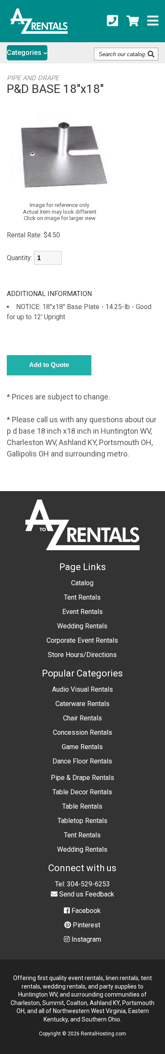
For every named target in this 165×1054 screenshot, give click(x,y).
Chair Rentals (82, 718)
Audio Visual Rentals (82, 689)
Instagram (85, 939)
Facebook (85, 911)
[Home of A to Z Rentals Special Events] (82, 556)
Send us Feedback (86, 894)
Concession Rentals (82, 732)
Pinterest (85, 925)
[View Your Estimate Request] (132, 21)
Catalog (82, 583)
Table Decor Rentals (82, 792)
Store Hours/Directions (82, 655)
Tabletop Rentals (82, 821)
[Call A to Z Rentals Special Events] (112, 21)
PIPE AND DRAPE (33, 78)
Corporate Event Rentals (82, 640)
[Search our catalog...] (152, 54)
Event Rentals (82, 612)
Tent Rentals (82, 597)
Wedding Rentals (82, 626)
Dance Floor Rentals (82, 761)
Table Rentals (82, 806)
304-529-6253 (88, 884)
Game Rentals (82, 747)
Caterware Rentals (82, 704)
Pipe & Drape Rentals (82, 778)
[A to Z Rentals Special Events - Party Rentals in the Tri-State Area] (39, 31)
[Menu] (152, 21)
